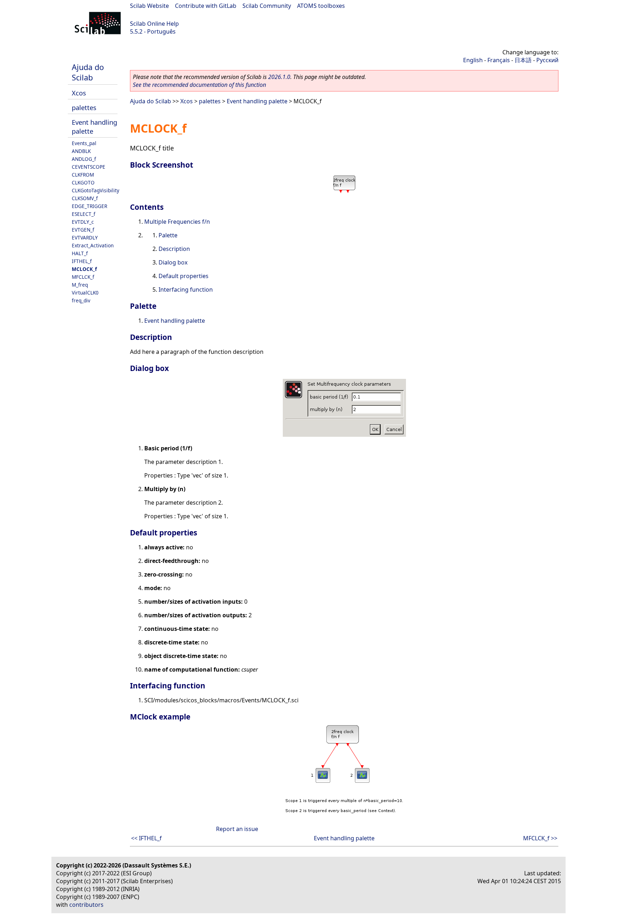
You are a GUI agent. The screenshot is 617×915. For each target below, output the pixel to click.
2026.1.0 (279, 77)
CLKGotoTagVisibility (95, 190)
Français (498, 60)
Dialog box (173, 262)
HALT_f (80, 253)
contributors (86, 905)
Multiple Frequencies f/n (177, 222)
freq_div (81, 300)
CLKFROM (83, 174)
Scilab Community (266, 6)
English (473, 60)
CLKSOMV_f (85, 198)
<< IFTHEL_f (146, 838)
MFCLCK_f (83, 276)
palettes (84, 107)
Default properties (184, 276)
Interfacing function (186, 289)
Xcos (79, 92)
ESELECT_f (83, 214)
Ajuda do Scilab (88, 72)
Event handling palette (257, 101)
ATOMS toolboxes (321, 6)
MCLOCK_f (84, 269)
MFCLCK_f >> (540, 838)
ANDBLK (81, 151)
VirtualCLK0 (85, 292)
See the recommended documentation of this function (199, 85)
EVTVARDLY (85, 237)
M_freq (80, 284)
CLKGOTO (83, 182)
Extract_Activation (93, 245)
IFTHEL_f (82, 261)
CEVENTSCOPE (88, 166)
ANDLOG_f (84, 158)
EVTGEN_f (83, 229)
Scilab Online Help (154, 24)
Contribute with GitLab (205, 6)
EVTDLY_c (83, 221)
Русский (547, 60)
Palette (168, 235)
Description (174, 249)
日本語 (523, 60)
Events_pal (84, 143)
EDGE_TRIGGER (89, 206)
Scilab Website (149, 6)
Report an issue (237, 829)
